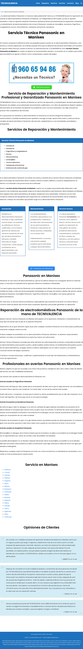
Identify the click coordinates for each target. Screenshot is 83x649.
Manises (7, 497)
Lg (79, 642)
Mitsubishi (24, 644)
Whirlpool (41, 646)
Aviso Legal (34, 634)
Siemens (64, 644)
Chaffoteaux (64, 641)
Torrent (7, 472)
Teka (76, 644)
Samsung (51, 644)
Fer (32, 642)
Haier (55, 642)
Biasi (41, 641)
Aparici (10, 641)
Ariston (13, 641)
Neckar (29, 644)
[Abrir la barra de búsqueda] (81, 3)
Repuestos (45, 3)
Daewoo (79, 641)
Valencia (7, 470)
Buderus (48, 641)
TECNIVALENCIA (9, 3)
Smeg (68, 644)
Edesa (16, 642)
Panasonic (46, 644)
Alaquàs (7, 500)
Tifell (79, 644)
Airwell (6, 641)
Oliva (6, 514)
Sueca (6, 508)
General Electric (50, 642)
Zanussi (57, 646)
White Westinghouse (49, 646)
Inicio (38, 3)
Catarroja (7, 517)
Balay (26, 641)
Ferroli (34, 642)
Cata (59, 641)
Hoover (59, 642)
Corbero (74, 641)
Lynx (8, 644)
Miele (21, 644)
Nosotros (54, 3)
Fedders (29, 642)
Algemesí (7, 511)
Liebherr (5, 644)
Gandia (7, 475)
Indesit (73, 642)
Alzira (6, 484)
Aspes (17, 641)
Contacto (70, 3)
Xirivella (7, 506)
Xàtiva (6, 503)
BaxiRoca (30, 641)
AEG (3, 641)
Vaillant (31, 646)
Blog (77, 3)
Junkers (77, 642)
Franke (40, 642)
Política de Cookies (47, 634)
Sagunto (7, 481)
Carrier (56, 641)
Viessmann (36, 646)
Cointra (70, 641)
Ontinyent (7, 492)
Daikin (3, 642)
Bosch (44, 641)
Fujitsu (44, 642)
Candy (52, 641)
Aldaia (6, 495)
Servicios (62, 3)
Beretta (37, 641)
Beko (34, 641)
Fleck (37, 642)
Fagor (25, 642)
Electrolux (21, 642)
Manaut (12, 644)
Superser (72, 644)
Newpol (38, 644)
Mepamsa (16, 644)
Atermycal (21, 641)
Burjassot (7, 489)
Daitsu (7, 642)
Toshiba (26, 646)
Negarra (34, 644)
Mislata (7, 486)
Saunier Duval (58, 644)
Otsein (41, 644)
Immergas (68, 642)
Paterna (7, 478)
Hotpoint (63, 642)
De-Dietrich (12, 642)
